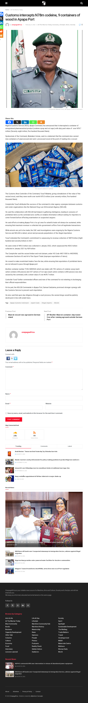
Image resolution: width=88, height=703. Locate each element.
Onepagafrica (14, 696)
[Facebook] (9, 122)
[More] (41, 122)
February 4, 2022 (30, 25)
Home (7, 10)
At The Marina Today (17, 10)
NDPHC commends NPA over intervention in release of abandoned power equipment (35, 542)
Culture (8, 641)
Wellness (61, 646)
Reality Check (37, 646)
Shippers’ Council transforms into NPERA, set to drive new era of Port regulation (42, 568)
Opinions (35, 635)
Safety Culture (37, 649)
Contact (38, 691)
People (34, 638)
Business (8, 629)
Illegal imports (47, 303)
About (7, 691)
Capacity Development (13, 632)
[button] (8, 358)
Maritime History (38, 627)
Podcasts (35, 643)
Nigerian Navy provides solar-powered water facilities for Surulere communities (42, 560)
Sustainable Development (67, 627)
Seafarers (35, 652)
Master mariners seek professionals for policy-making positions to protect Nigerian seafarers (47, 460)
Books (7, 627)
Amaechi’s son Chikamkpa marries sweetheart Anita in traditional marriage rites (42, 468)
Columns (8, 638)
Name (8, 394)
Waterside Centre (64, 643)
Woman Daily (63, 649)
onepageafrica (17, 25)
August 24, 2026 (12, 544)
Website (48, 403)
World (60, 652)
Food (7, 646)
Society (72, 25)
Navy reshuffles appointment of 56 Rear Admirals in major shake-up (38, 476)
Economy (55, 25)
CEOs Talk (9, 635)
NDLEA (56, 303)
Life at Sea (35, 618)
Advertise (16, 691)
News (68, 25)
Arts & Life (9, 618)
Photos (34, 641)
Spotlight (61, 624)
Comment (9, 367)
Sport (60, 621)
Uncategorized (63, 638)
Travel (60, 635)
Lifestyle (62, 25)
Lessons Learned (11, 652)
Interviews (9, 649)
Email (8, 404)
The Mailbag (62, 629)
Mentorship (36, 629)
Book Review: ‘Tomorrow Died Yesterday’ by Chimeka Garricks (36, 451)
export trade (35, 303)
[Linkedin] (25, 122)
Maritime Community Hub (41, 624)
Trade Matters (63, 632)
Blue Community (11, 624)
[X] (17, 122)
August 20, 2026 (20, 563)
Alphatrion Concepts (37, 696)
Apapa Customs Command (19, 303)
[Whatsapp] (33, 122)
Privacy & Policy (27, 691)
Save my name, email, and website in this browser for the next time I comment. (35, 413)
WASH (60, 641)
